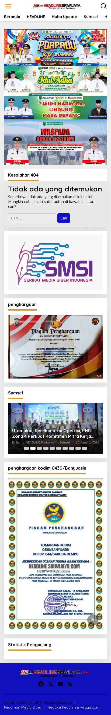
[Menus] (8, 6)
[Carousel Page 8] (71, 448)
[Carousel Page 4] (45, 448)
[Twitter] (50, 684)
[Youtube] (60, 684)
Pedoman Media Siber (22, 707)
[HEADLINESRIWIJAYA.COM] (56, 5)
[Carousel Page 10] (84, 448)
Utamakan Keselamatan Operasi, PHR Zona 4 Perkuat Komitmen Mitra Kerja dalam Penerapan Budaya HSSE (51, 433)
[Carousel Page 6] (58, 448)
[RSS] (70, 684)
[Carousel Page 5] (52, 448)
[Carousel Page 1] (26, 448)
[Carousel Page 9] (78, 448)
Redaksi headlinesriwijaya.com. (74, 707)
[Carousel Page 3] (39, 448)
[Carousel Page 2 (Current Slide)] (33, 448)
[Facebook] (40, 684)
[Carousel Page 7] (65, 448)
